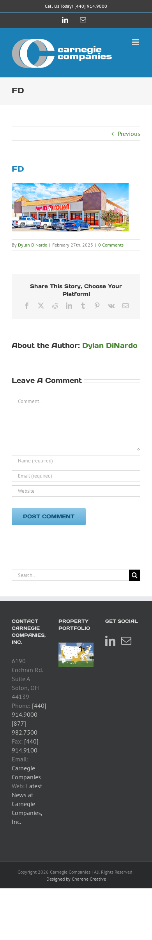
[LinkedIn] (110, 641)
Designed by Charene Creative (76, 879)
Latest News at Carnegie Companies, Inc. (27, 803)
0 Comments (111, 245)
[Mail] (126, 641)
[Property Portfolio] (76, 655)
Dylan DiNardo (32, 245)
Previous (129, 133)
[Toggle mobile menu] (136, 42)
